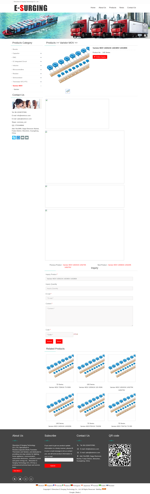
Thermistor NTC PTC (20, 82)
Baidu (78, 492)
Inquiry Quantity (51, 284)
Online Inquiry (101, 57)
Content (49, 304)
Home (93, 8)
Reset (59, 341)
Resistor (15, 73)
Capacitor (16, 53)
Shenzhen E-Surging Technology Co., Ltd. (66, 489)
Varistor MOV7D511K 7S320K (90, 426)
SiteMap (99, 489)
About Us (102, 8)
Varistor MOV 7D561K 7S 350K (60, 387)
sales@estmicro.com (24, 119)
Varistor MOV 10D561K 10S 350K (90, 387)
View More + (17, 471)
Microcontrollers (18, 69)
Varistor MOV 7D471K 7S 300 (121, 426)
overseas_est (21, 122)
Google (71, 492)
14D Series (60, 423)
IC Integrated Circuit (20, 61)
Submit (49, 341)
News (121, 8)
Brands (15, 49)
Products (112, 8)
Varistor (16, 89)
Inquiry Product (52, 274)
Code (48, 330)
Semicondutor (17, 77)
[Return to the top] (145, 36)
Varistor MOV (67, 42)
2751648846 (19, 125)
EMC (14, 57)
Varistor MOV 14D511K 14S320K (59, 426)
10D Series (91, 384)
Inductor (15, 65)
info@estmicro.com (24, 115)
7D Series (59, 384)
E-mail (48, 294)
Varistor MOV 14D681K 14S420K (119, 265)
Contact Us (131, 8)
